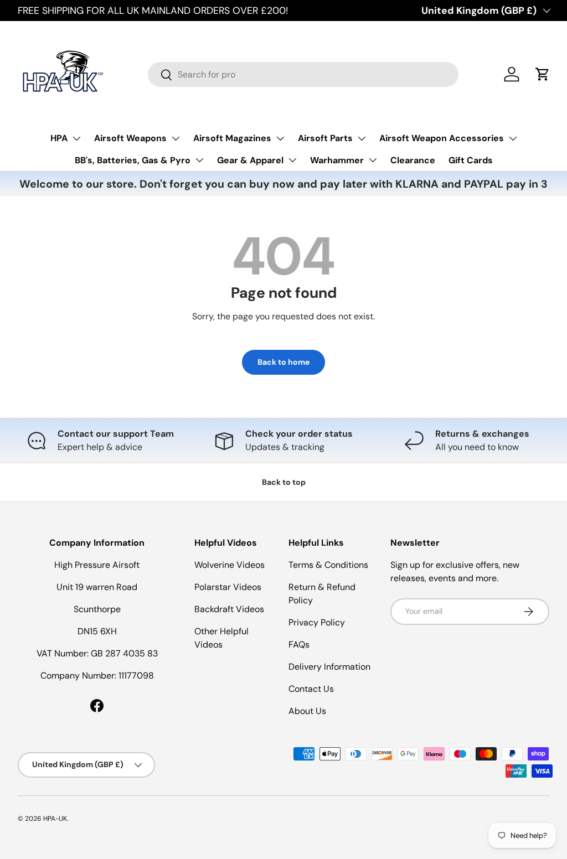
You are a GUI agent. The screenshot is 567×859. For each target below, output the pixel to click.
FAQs (299, 644)
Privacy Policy (316, 622)
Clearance (412, 160)
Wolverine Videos (229, 565)
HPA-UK (55, 818)
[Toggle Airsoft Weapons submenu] (175, 138)
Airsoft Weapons (130, 138)
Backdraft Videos (229, 609)
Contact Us (311, 689)
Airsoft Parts (325, 138)
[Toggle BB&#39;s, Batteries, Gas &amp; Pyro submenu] (199, 160)
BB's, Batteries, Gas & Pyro (132, 160)
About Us (307, 711)
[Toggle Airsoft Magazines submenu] (280, 138)
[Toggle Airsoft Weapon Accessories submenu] (512, 138)
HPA (59, 138)
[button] (542, 74)
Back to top (284, 482)
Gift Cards (471, 160)
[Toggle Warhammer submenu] (372, 160)
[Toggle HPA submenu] (76, 138)
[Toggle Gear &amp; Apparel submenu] (292, 160)
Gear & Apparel (250, 160)
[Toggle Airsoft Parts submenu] (361, 138)
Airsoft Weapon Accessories (441, 138)
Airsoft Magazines (232, 138)
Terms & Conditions (328, 565)
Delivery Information (329, 666)
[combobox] (303, 74)
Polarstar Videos (227, 587)
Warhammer (337, 160)
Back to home (283, 362)
